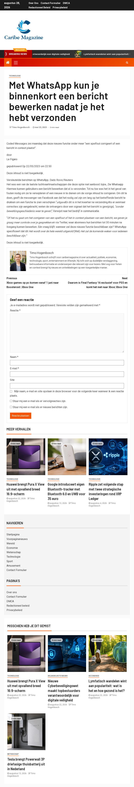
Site (12, 379)
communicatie (91, 211)
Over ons (33, 3)
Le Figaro (12, 159)
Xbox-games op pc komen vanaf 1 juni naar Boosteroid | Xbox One (33, 283)
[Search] (127, 62)
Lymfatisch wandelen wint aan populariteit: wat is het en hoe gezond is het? (108, 686)
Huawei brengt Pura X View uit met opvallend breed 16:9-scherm (25, 489)
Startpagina (13, 534)
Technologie (15, 76)
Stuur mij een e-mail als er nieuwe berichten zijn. (40, 407)
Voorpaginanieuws (17, 539)
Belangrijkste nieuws (58, 676)
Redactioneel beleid (39, 7)
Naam (14, 357)
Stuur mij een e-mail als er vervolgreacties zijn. (39, 401)
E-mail (14, 368)
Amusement (13, 565)
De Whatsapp (115, 184)
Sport (10, 561)
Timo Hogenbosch (21, 127)
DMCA (66, 3)
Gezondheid (94, 676)
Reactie (15, 310)
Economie (12, 547)
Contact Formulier (51, 3)
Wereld (11, 543)
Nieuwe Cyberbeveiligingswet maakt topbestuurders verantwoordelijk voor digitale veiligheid (64, 690)
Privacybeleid (60, 7)
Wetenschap (14, 552)
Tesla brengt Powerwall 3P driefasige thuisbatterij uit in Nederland (26, 764)
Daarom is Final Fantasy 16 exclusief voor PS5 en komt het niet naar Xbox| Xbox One (97, 283)
